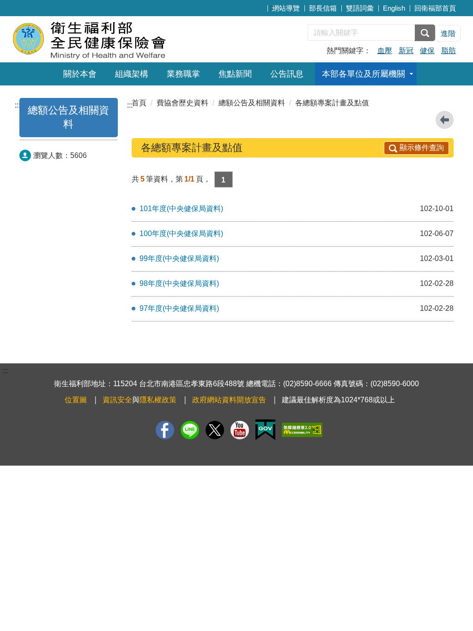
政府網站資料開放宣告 (229, 400)
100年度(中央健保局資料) (181, 233)
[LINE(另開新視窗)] (190, 430)
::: (272, 7)
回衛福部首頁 (435, 8)
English (394, 8)
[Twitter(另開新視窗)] (215, 430)
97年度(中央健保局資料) (179, 308)
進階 (448, 33)
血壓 (384, 51)
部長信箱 (323, 8)
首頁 (139, 103)
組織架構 (131, 74)
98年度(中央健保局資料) (179, 283)
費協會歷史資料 (182, 103)
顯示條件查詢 (422, 148)
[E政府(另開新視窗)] (265, 429)
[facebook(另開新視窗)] (165, 430)
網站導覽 (286, 8)
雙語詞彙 (360, 8)
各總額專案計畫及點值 (332, 103)
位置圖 (76, 400)
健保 (427, 51)
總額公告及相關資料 (251, 103)
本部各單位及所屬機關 (363, 74)
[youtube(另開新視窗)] (239, 430)
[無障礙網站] (302, 430)
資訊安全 (117, 400)
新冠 (406, 51)
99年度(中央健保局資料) (179, 258)
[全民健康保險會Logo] (124, 38)
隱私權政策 (157, 400)
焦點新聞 (235, 74)
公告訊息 (286, 74)
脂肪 (448, 51)
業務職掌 (183, 74)
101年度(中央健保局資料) (181, 208)
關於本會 (80, 74)
